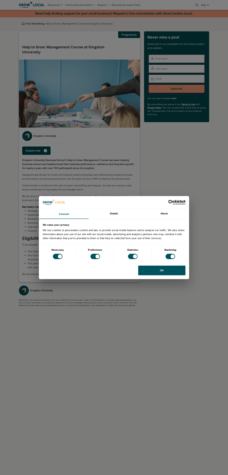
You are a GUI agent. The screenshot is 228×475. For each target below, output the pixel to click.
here (173, 98)
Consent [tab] (64, 213)
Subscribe (176, 88)
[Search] (196, 5)
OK (162, 270)
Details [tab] (114, 213)
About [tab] (164, 213)
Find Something (35, 23)
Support (101, 5)
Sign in (205, 5)
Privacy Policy (154, 107)
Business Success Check (126, 5)
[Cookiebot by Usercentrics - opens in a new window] (170, 202)
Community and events (78, 5)
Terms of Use (188, 104)
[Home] (23, 24)
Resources (54, 5)
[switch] (95, 256)
